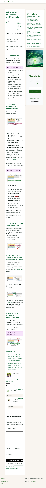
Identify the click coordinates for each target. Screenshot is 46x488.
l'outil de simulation (18, 269)
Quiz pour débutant (31, 36)
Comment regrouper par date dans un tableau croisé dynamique (34, 41)
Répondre (20, 389)
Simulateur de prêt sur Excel (15, 355)
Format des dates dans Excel (33, 46)
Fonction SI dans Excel (32, 26)
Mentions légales (4, 481)
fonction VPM (9, 302)
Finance (18, 379)
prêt (12, 381)
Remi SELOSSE (16, 373)
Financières (8, 22)
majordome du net (33, 481)
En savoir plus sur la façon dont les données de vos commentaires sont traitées (14, 467)
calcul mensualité (9, 379)
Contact (2, 479)
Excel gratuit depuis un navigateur (34, 21)
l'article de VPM (13, 159)
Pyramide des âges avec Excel (34, 35)
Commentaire (11, 428)
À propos (3, 478)
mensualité (8, 381)
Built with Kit (35, 101)
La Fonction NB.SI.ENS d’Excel (34, 38)
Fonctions (14, 22)
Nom (8, 448)
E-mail (17, 448)
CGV (2, 483)
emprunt (15, 379)
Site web (9, 454)
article (21, 75)
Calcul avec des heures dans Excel (34, 39)
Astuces (13, 21)
